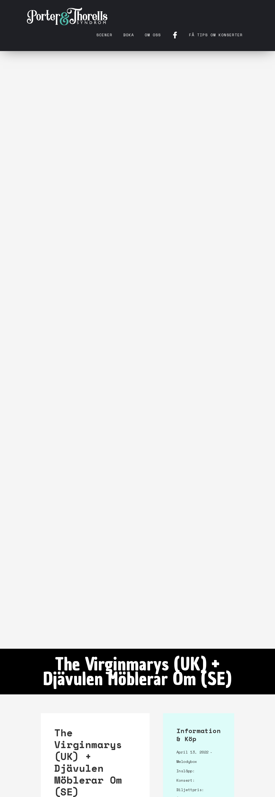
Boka (128, 35)
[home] (67, 16)
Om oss (153, 35)
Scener (104, 35)
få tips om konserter (216, 35)
